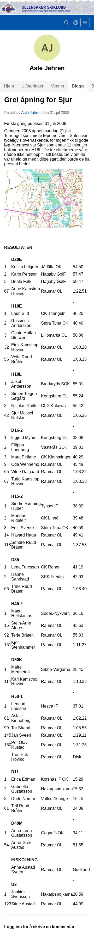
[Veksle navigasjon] (85, 22)
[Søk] (66, 22)
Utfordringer (32, 86)
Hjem (9, 86)
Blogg (78, 86)
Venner (57, 86)
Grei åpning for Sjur (38, 100)
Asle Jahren (31, 112)
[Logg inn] (75, 22)
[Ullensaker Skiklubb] (47, 7)
